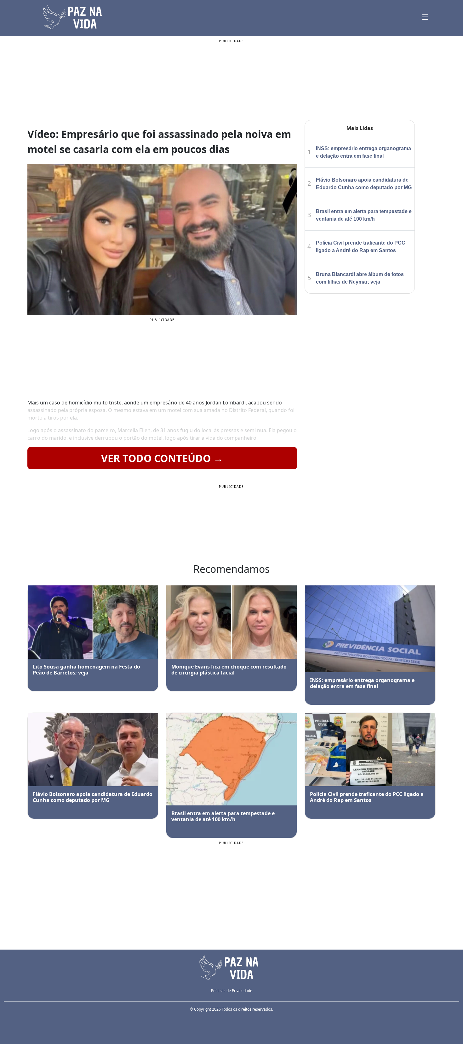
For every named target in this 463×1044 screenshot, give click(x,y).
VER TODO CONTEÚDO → (162, 458)
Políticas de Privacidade (231, 990)
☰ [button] (425, 17)
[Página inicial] (231, 966)
